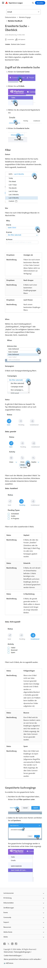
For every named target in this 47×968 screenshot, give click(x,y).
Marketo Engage (25, 17)
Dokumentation (10, 17)
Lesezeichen (10, 39)
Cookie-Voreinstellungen (12, 955)
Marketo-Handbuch (15, 21)
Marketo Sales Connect (18, 44)
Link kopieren (21, 39)
